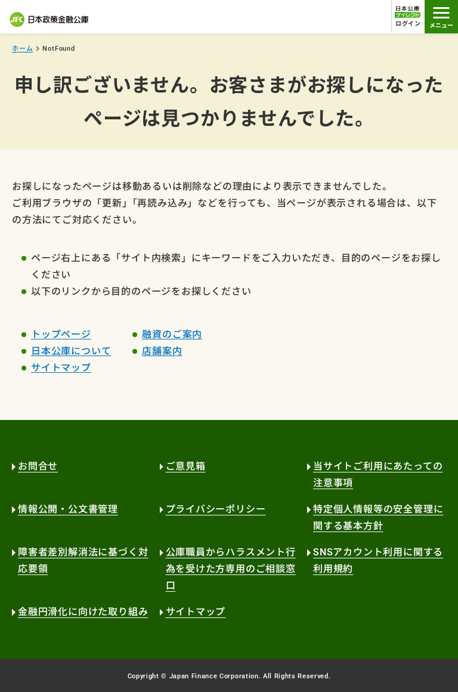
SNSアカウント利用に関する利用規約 (378, 560)
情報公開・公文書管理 (68, 509)
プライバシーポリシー (216, 509)
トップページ (61, 334)
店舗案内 (162, 351)
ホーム (22, 48)
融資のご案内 (172, 334)
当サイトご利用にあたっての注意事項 (377, 475)
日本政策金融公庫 (49, 19)
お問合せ (38, 466)
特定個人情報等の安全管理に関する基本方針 (378, 517)
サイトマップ (61, 367)
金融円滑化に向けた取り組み (83, 611)
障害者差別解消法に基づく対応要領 (83, 560)
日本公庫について (71, 351)
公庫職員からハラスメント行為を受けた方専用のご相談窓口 (231, 568)
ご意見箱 (186, 466)
